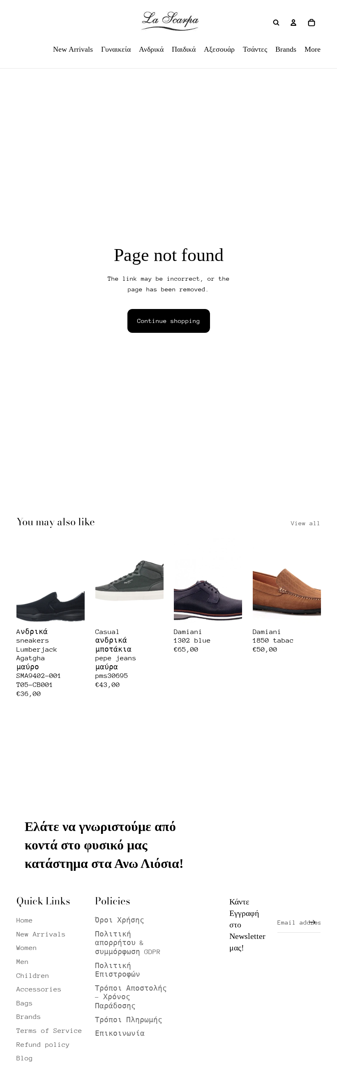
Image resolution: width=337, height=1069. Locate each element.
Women (26, 948)
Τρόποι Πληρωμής (128, 1020)
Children (32, 976)
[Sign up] (312, 922)
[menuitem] (73, 49)
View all (306, 523)
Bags (24, 1003)
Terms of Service (49, 1031)
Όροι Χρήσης (119, 920)
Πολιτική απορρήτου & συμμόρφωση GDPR (128, 943)
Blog (24, 1058)
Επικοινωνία (120, 1033)
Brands (28, 1017)
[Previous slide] (22, 581)
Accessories (39, 989)
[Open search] (276, 23)
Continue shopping (168, 320)
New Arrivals (41, 934)
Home (24, 920)
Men (22, 962)
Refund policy (43, 1044)
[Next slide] (78, 581)
